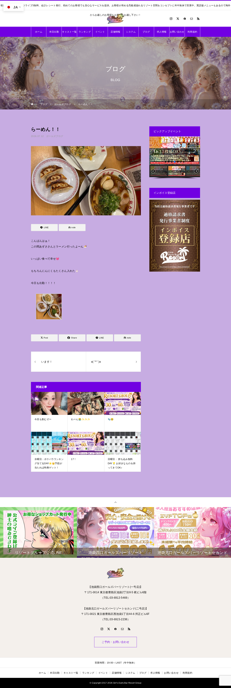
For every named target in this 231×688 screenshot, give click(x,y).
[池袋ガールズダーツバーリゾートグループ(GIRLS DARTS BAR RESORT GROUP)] (115, 18)
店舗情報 (115, 31)
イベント (100, 31)
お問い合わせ (177, 31)
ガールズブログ (54, 136)
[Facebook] (184, 18)
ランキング (85, 31)
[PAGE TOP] (115, 502)
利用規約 (192, 31)
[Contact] (191, 18)
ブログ (146, 31)
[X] (178, 18)
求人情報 (161, 31)
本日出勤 (54, 31)
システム (131, 31)
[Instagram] (171, 18)
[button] (154, 150)
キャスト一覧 (69, 31)
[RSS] (198, 18)
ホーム (38, 31)
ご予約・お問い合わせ (115, 642)
